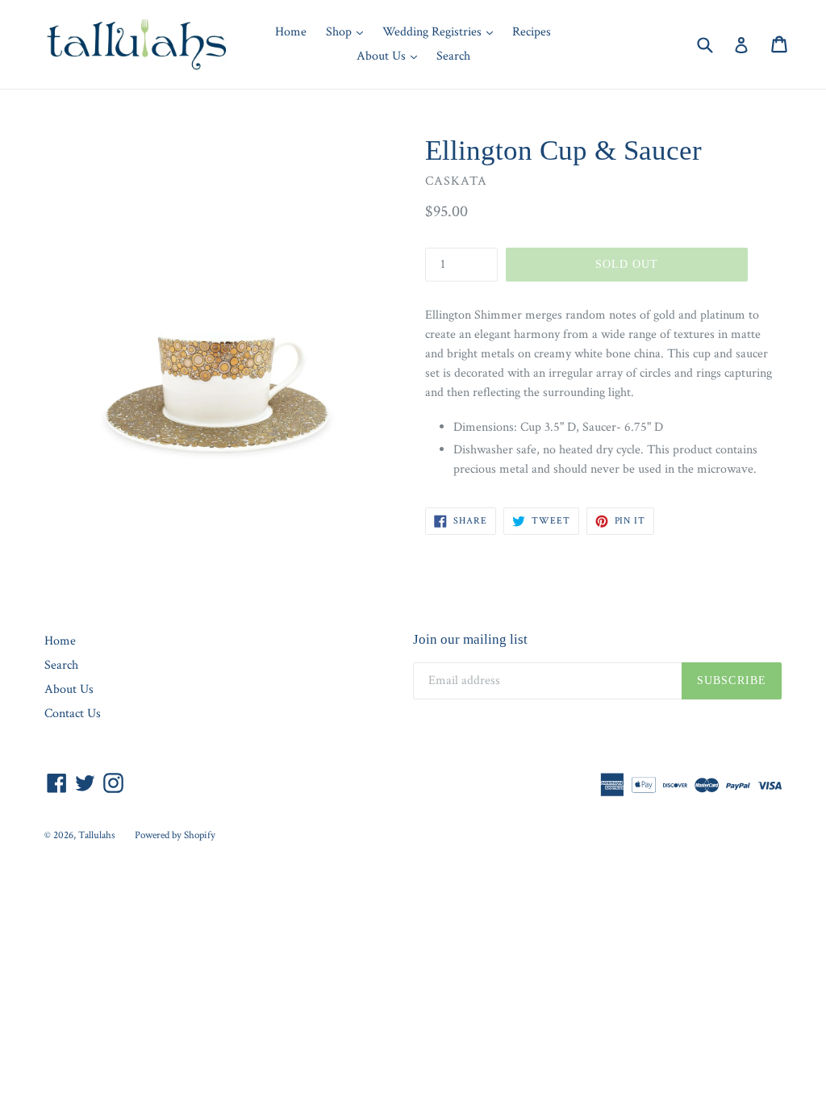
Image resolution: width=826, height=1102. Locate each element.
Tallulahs (96, 835)
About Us (391, 56)
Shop (348, 31)
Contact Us (72, 713)
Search (453, 56)
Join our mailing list (470, 639)
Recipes (531, 31)
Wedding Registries (441, 31)
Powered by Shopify (175, 835)
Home (291, 31)
